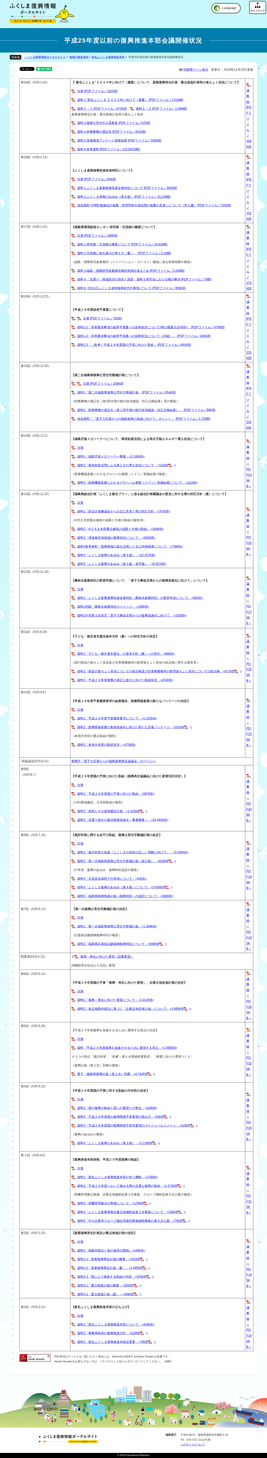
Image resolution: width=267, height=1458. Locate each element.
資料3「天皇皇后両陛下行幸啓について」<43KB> (112, 878)
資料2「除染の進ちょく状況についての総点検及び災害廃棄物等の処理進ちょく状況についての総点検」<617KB (155, 671)
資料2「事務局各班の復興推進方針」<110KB (108, 1333)
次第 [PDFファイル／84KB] (96, 179)
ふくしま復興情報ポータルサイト (45, 57)
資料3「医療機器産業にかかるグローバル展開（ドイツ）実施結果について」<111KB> (137, 482)
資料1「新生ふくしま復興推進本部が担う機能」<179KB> (117, 1177)
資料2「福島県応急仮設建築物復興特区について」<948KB (118, 944)
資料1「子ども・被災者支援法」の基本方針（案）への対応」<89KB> (126, 653)
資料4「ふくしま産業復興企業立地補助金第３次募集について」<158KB (127, 1212)
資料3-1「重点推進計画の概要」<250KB (105, 1285)
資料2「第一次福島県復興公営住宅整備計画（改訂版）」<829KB (122, 861)
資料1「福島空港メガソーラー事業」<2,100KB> (111, 456)
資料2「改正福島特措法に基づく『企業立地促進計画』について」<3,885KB (130, 1008)
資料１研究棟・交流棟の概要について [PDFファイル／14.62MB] (122, 244)
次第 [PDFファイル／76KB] (102, 318)
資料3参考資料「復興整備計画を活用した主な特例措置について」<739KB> (130, 546)
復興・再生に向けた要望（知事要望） (107, 956)
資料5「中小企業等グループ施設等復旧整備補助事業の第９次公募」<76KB (129, 1220)
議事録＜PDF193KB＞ (249, 929)
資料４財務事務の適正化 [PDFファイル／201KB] (111, 131)
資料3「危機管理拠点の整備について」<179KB (110, 1203)
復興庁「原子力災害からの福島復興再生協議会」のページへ (113, 761)
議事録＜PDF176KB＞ (249, 603)
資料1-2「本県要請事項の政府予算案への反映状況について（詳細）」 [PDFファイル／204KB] (143, 336)
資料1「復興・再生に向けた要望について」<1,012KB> (115, 1000)
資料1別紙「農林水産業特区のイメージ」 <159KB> (113, 606)
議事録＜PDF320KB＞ (249, 1055)
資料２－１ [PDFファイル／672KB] (102, 108)
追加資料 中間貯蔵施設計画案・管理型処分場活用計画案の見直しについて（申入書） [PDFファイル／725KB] (154, 205)
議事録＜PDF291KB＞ (249, 1119)
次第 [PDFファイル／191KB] (97, 91)
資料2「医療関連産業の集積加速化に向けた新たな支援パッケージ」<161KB (130, 727)
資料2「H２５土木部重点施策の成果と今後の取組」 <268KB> (120, 529)
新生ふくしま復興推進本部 (108, 57)
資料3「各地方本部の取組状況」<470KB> (106, 744)
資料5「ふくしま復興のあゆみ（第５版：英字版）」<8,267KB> (122, 564)
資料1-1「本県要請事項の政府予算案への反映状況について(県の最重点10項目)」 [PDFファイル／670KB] (150, 327)
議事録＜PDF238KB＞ (249, 725)
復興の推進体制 (79, 57)
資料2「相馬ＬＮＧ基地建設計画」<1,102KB (108, 811)
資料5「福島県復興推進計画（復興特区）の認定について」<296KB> (125, 896)
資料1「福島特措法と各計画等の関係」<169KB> (111, 1250)
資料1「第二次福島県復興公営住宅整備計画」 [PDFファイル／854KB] (126, 392)
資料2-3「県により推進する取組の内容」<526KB (111, 1276)
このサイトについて (192, 1444)
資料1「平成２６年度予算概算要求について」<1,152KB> (117, 718)
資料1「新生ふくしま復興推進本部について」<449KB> (116, 1324)
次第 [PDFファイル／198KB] (97, 235)
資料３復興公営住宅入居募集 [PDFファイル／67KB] (113, 123)
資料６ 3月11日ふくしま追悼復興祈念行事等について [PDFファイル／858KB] (131, 288)
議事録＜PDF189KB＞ (249, 868)
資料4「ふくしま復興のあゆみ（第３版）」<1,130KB (114, 1143)
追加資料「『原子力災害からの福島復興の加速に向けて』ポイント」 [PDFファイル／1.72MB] (143, 418)
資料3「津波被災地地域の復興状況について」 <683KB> (116, 537)
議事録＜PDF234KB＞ (249, 466)
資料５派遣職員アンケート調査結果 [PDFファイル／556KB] (119, 140)
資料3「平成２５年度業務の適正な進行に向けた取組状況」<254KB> (125, 680)
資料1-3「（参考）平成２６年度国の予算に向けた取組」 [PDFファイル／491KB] (134, 344)
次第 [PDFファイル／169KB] (103, 383)
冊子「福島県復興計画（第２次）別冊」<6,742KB (112, 1074)
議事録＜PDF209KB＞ (249, 801)
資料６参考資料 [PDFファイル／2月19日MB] (108, 149)
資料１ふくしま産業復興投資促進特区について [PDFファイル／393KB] (127, 188)
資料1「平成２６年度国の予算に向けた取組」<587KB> (116, 793)
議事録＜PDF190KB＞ (249, 1327)
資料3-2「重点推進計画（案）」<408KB (105, 1294)
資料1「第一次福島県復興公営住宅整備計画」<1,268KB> (117, 926)
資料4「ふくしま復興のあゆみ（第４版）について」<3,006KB (121, 887)
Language (229, 8)
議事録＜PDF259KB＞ (249, 534)
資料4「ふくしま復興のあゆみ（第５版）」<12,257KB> (116, 555)
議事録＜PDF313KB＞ (249, 1193)
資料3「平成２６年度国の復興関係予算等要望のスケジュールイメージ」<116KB (133, 1125)
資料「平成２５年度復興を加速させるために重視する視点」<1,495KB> (127, 1047)
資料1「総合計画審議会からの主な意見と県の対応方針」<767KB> (123, 511)
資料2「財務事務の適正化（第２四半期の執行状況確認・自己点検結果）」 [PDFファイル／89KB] (146, 410)
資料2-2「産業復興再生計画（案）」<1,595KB (109, 1268)
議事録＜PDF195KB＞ (249, 1266)
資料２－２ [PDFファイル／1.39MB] (161, 108)
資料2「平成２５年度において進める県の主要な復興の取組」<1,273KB (127, 1186)
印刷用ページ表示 (195, 69)
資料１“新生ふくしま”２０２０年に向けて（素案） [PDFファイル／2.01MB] (130, 100)
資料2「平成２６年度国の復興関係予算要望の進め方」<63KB (120, 1116)
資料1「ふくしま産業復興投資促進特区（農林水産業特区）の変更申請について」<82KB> (140, 598)
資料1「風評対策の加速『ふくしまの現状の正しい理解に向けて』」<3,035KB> (132, 852)
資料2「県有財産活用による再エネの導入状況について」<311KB (122, 465)
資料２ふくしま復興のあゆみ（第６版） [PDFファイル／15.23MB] (123, 196)
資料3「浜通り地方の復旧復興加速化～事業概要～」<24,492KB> (122, 820)
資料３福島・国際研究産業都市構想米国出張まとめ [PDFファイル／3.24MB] (130, 270)
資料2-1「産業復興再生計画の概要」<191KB (108, 1259)
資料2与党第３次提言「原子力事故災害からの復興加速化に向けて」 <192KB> (132, 615)
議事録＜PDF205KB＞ (249, 998)
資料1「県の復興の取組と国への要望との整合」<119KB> (117, 1108)
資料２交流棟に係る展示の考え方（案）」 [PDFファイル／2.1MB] (124, 253)
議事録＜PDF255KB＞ (249, 661)
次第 (80, 447)
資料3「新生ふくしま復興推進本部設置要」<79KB (112, 1342)
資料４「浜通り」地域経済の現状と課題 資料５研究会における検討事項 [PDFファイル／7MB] (144, 279)
